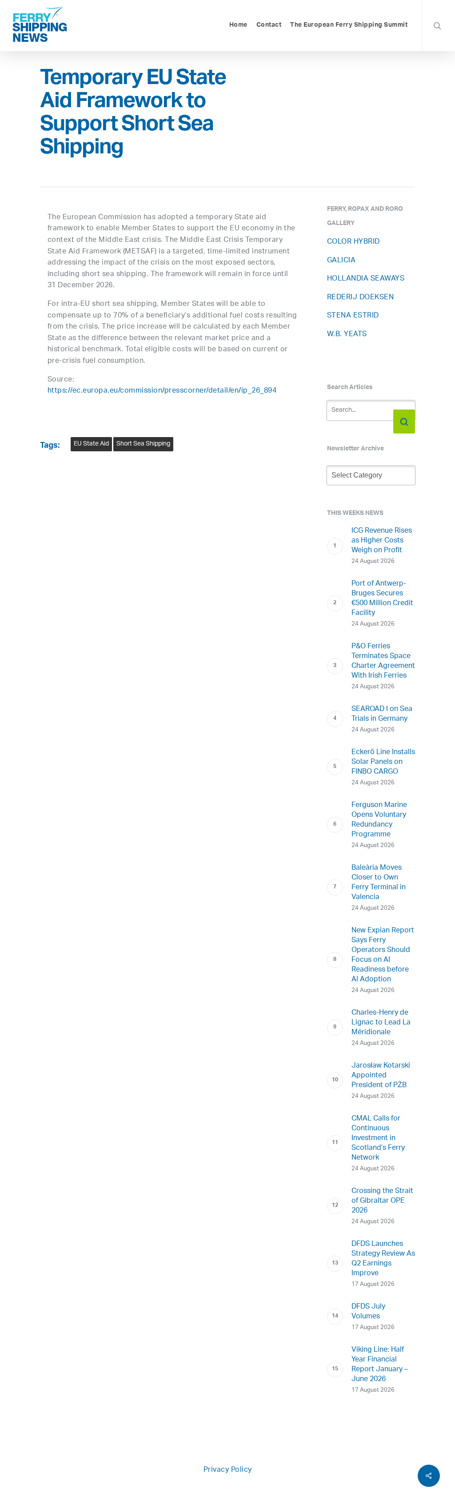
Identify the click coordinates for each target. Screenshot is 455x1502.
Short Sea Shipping (143, 444)
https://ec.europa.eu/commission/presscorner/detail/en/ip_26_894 (162, 391)
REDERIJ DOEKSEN (360, 297)
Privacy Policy (228, 1470)
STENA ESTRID (353, 316)
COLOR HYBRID (353, 242)
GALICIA (341, 260)
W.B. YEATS (347, 334)
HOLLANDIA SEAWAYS (366, 279)
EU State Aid (91, 444)
